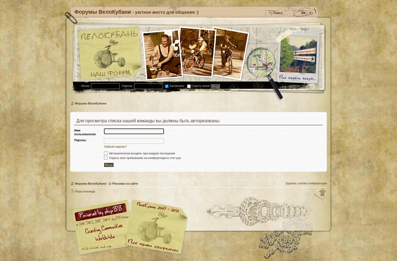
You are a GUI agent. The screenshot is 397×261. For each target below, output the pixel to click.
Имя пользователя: (85, 132)
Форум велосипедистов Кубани (155, 228)
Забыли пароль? (115, 146)
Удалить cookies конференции (306, 183)
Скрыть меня (200, 85)
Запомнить (176, 85)
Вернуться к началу (320, 195)
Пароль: (127, 85)
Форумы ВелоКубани (90, 103)
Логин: (85, 85)
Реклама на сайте (125, 183)
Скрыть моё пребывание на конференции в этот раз (144, 158)
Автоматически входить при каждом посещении (141, 153)
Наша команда (85, 191)
